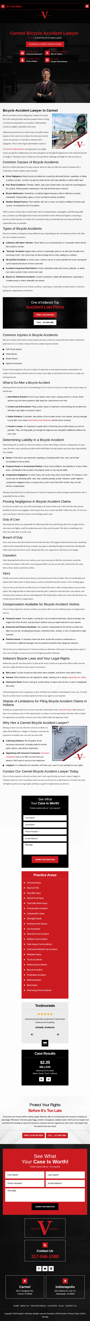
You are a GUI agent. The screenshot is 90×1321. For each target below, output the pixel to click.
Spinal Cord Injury (35, 898)
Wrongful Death (34, 918)
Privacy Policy (74, 1314)
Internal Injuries (34, 980)
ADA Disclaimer (62, 1314)
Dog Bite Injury (34, 893)
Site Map (45, 1317)
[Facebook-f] (38, 1268)
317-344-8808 (13, 6)
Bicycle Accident (34, 970)
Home (30, 38)
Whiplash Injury (34, 954)
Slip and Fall (33, 888)
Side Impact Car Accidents (39, 944)
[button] (32, 1034)
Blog (61, 1306)
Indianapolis (65, 1287)
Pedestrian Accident (36, 975)
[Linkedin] (51, 1268)
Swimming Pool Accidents (39, 990)
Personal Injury (34, 882)
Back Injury (32, 985)
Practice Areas (38, 1306)
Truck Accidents (34, 959)
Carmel (24, 1287)
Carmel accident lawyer (14, 149)
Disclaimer (51, 1314)
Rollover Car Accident (37, 939)
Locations (52, 1306)
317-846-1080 (45, 1256)
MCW (83, 1314)
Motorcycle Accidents (37, 964)
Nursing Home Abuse (37, 923)
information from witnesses (40, 420)
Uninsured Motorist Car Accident (42, 949)
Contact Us (71, 1306)
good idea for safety (77, 677)
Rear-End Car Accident (38, 934)
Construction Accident (37, 908)
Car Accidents (33, 929)
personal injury (65, 710)
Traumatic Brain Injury (37, 903)
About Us (24, 1306)
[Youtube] (45, 1268)
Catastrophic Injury (36, 913)
